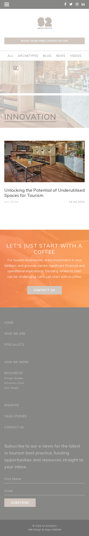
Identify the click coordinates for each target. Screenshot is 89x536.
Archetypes (28, 55)
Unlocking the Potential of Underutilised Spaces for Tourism (44, 192)
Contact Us (44, 290)
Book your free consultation (44, 40)
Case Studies (15, 416)
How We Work (16, 362)
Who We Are (14, 333)
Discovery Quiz (14, 382)
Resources (13, 373)
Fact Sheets (11, 387)
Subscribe (20, 502)
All (10, 55)
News (60, 55)
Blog (47, 55)
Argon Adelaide (53, 529)
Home (8, 322)
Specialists (14, 344)
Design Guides (13, 378)
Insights (11, 405)
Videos (76, 55)
